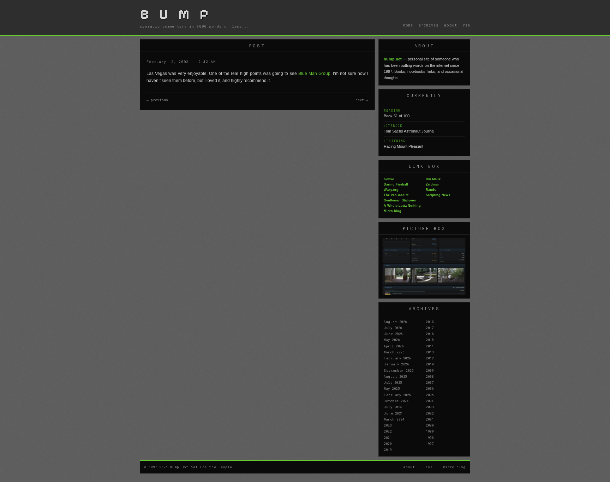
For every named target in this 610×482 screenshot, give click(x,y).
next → (361, 100)
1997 (429, 443)
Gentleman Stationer (400, 200)
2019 (387, 449)
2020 (387, 443)
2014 (429, 346)
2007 (429, 382)
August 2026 (395, 321)
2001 (429, 419)
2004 (429, 401)
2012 (429, 358)
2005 (429, 395)
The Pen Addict (396, 195)
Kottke (389, 179)
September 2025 (398, 370)
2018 (429, 321)
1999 (429, 431)
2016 (429, 333)
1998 (429, 437)
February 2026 (397, 358)
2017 (429, 327)
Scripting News (438, 195)
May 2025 (392, 388)
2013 (429, 352)
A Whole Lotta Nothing (402, 205)
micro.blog (454, 467)
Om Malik (433, 179)
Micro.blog (392, 211)
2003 (429, 407)
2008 (429, 376)
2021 (387, 437)
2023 (387, 425)
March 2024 (394, 419)
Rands (431, 190)
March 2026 (394, 352)
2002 (429, 413)
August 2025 (395, 376)
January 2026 (396, 364)
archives (428, 25)
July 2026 (393, 327)
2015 (429, 339)
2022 (387, 431)
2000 (429, 425)
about (450, 25)
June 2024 (393, 413)
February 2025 (397, 395)
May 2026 (392, 339)
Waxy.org (391, 190)
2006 (429, 388)
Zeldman (432, 184)
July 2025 (393, 382)
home (408, 25)
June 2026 (393, 333)
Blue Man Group (314, 73)
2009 (429, 370)
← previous (157, 100)
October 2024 (396, 401)
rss (466, 25)
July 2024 (393, 407)
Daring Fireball (396, 184)
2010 (429, 364)
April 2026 (393, 346)
